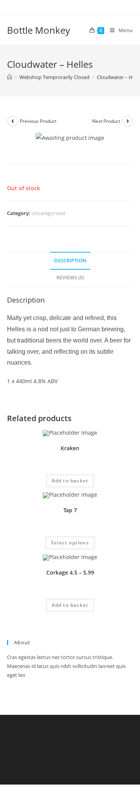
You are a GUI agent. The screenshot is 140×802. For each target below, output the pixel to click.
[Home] (9, 77)
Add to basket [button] (70, 480)
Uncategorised (48, 213)
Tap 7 (70, 510)
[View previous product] (12, 121)
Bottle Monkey (38, 30)
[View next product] (127, 121)
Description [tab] (70, 260)
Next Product (106, 121)
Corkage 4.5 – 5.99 (70, 572)
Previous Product (38, 121)
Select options (70, 542)
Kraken (70, 448)
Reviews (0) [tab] (70, 277)
